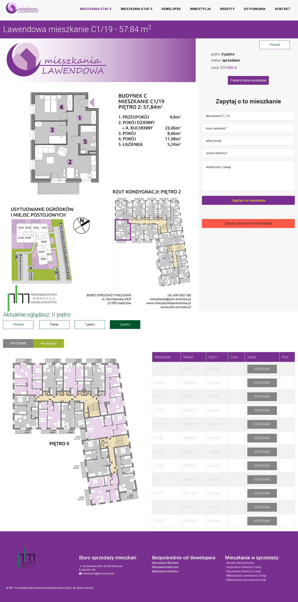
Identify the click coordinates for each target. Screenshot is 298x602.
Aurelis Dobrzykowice (240, 562)
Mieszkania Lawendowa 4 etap (246, 579)
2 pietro (125, 324)
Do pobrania (255, 9)
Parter (54, 324)
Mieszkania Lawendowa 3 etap (246, 575)
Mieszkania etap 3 (136, 9)
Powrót (275, 44)
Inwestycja (200, 9)
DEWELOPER (171, 9)
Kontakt (282, 9)
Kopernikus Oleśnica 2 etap (244, 567)
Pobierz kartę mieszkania (248, 80)
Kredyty (227, 9)
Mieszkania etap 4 (95, 9)
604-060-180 (88, 569)
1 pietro (90, 324)
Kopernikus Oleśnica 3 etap (244, 571)
